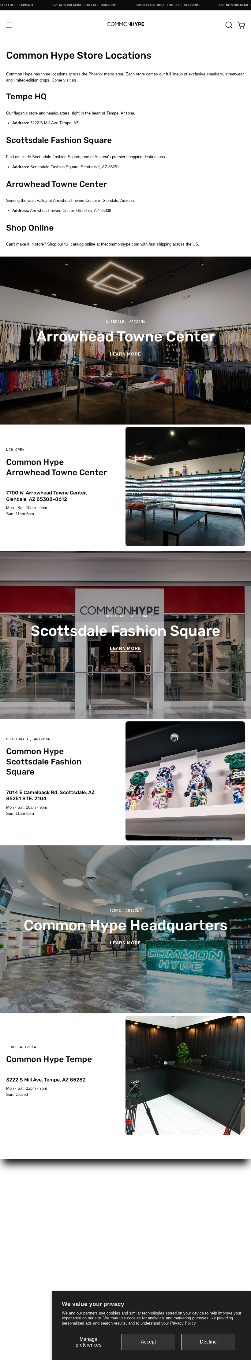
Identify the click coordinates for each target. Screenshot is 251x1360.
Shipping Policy (63, 1252)
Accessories (63, 1199)
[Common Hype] (125, 25)
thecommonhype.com (120, 244)
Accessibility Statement (188, 1261)
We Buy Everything (188, 1207)
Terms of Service (63, 1261)
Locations (188, 1182)
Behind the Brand (188, 1199)
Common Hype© (62, 1190)
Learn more (125, 354)
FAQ (63, 1236)
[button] (228, 25)
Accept (148, 1341)
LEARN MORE (125, 942)
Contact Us (188, 1190)
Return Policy (63, 1244)
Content (188, 1174)
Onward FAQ (188, 1269)
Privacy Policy (183, 1323)
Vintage (62, 1207)
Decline (208, 1341)
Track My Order (188, 1244)
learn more (125, 648)
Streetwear (62, 1182)
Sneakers (62, 1174)
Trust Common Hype (62, 1269)
